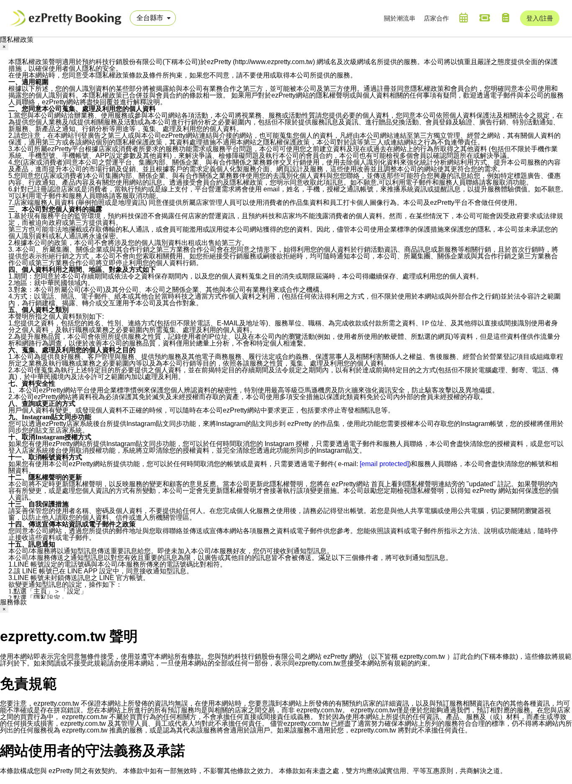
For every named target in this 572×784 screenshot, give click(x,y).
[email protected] (384, 463)
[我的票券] (484, 17)
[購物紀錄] (505, 17)
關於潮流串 (399, 18)
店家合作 (436, 18)
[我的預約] (463, 17)
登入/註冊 (539, 18)
